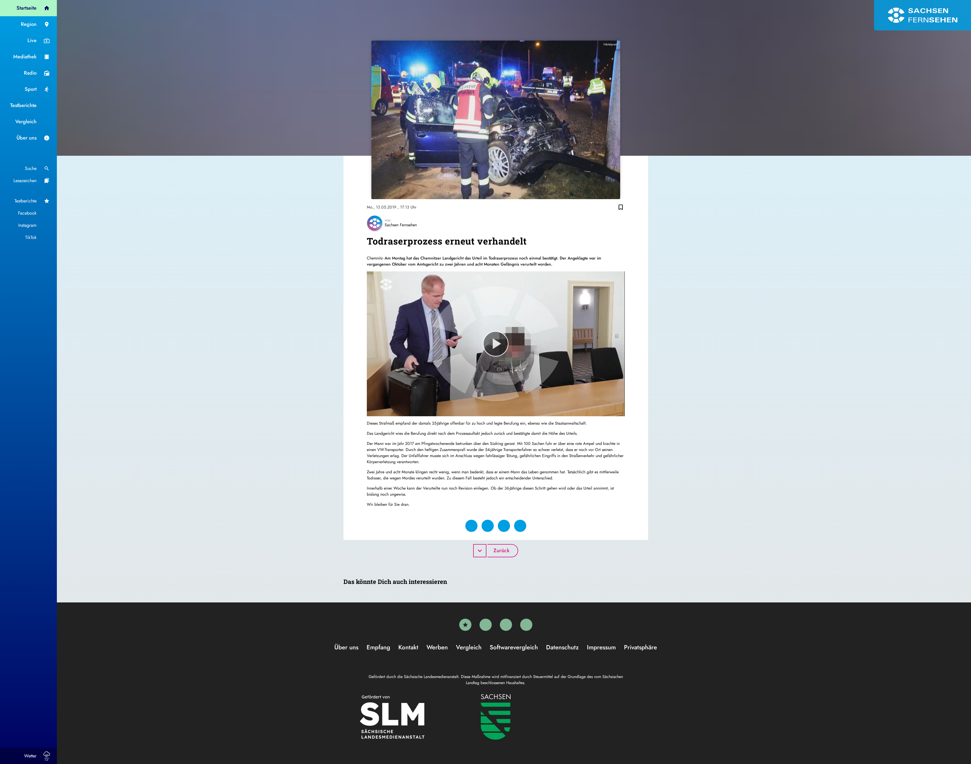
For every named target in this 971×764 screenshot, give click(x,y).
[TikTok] (526, 625)
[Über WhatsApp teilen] (504, 526)
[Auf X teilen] (488, 526)
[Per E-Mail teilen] (520, 526)
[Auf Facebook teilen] (471, 526)
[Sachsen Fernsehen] (922, 15)
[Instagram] (506, 625)
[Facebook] (486, 625)
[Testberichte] (465, 625)
